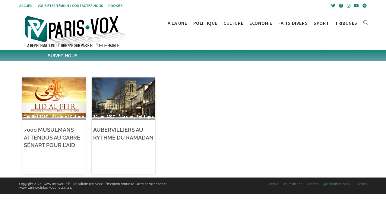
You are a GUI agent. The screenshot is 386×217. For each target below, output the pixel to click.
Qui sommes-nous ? (337, 183)
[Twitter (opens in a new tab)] (333, 6)
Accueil (26, 5)
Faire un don (293, 183)
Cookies (115, 5)
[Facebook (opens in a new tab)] (341, 6)
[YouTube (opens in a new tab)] (356, 6)
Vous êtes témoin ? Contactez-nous (70, 5)
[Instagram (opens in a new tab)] (348, 6)
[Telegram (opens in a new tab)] (364, 6)
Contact (312, 183)
